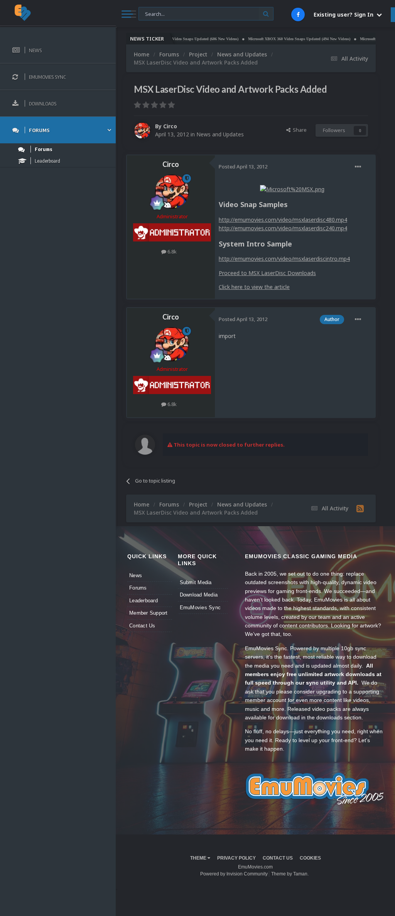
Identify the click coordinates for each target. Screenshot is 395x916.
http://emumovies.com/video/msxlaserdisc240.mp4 (283, 228)
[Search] (266, 13)
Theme (199, 858)
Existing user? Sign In (345, 14)
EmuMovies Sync (200, 607)
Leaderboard (143, 600)
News (135, 575)
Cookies (310, 858)
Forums (138, 588)
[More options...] (358, 167)
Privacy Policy (236, 858)
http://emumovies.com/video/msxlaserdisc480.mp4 (283, 219)
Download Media (199, 595)
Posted (243, 166)
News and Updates (220, 134)
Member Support (148, 613)
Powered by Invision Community (234, 874)
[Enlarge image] (292, 188)
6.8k (171, 251)
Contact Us (142, 626)
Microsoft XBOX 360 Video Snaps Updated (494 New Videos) (282, 39)
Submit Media (196, 582)
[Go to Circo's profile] (142, 130)
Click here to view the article (254, 287)
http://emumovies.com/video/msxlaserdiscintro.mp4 (284, 258)
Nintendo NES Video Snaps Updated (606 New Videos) (176, 39)
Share (298, 129)
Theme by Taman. (290, 874)
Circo (170, 126)
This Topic (155, 13)
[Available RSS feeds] (360, 508)
